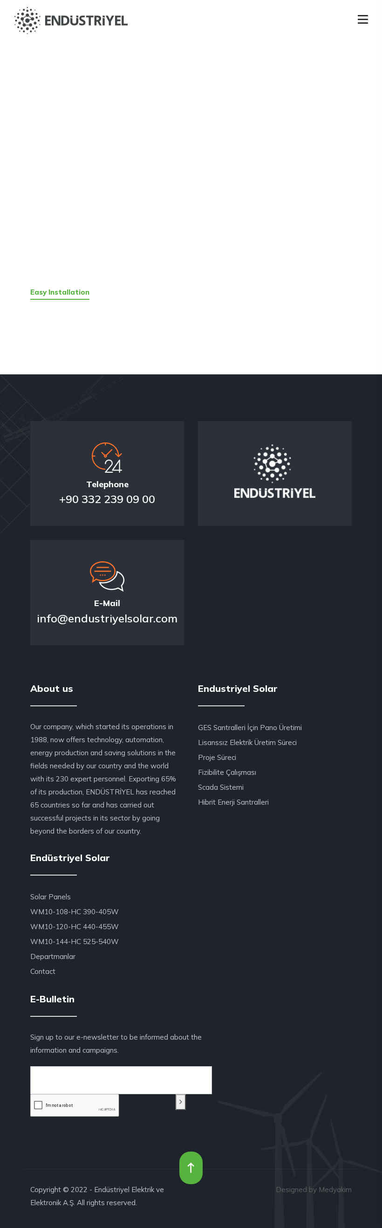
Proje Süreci (217, 757)
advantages (274, 171)
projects (192, 171)
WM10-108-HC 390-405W (74, 911)
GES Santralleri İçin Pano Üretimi (250, 727)
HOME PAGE (109, 171)
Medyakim (335, 1189)
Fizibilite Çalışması (227, 772)
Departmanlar (52, 956)
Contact (42, 971)
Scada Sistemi (221, 787)
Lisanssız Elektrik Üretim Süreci (247, 742)
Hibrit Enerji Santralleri (233, 802)
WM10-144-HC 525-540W (74, 941)
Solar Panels (50, 896)
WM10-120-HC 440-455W (74, 926)
